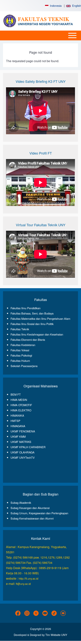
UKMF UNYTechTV (23, 457)
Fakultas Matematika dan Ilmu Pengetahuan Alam (40, 318)
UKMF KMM (18, 436)
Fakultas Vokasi (20, 350)
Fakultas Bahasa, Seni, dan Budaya (32, 313)
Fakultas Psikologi (21, 355)
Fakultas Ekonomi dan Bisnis (28, 340)
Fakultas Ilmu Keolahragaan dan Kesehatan (37, 334)
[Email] (63, 613)
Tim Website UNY (56, 635)
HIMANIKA (17, 415)
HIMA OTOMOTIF (21, 405)
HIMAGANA (18, 426)
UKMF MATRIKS (21, 442)
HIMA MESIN (19, 400)
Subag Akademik (21, 503)
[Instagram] (27, 613)
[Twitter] (36, 613)
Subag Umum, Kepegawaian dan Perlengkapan (39, 513)
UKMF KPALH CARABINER (28, 447)
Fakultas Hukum (20, 361)
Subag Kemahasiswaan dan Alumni (32, 518)
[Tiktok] (54, 613)
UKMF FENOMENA (23, 431)
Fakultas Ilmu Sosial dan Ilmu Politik (32, 324)
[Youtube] (45, 613)
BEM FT (16, 394)
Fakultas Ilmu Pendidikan (25, 308)
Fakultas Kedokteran (23, 345)
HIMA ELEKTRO (21, 410)
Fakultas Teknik (20, 329)
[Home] (39, 21)
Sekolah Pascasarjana (24, 366)
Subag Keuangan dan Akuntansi (30, 508)
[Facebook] (18, 613)
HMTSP (15, 421)
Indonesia (55, 6)
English (76, 6)
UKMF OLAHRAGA (22, 452)
